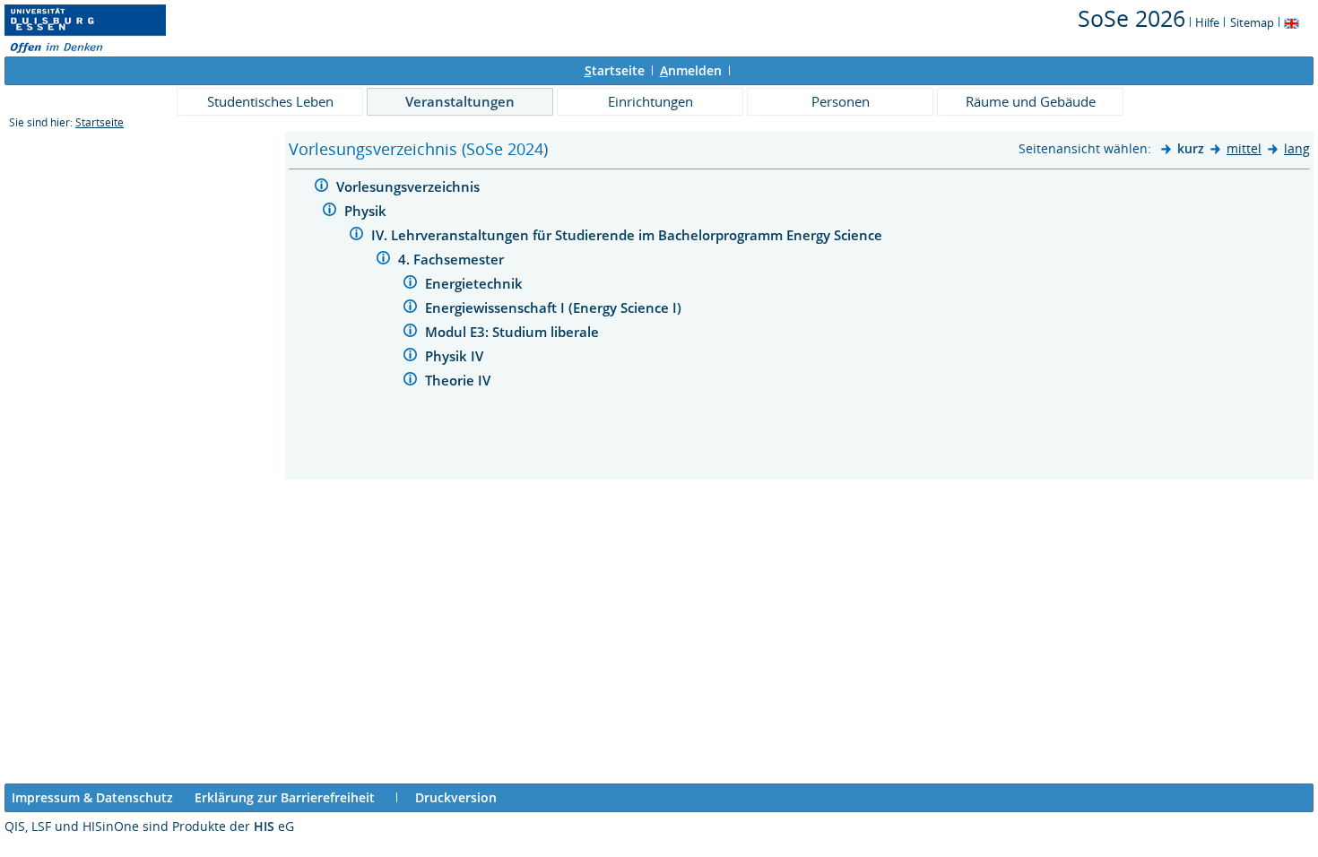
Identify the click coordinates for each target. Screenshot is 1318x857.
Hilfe (1207, 22)
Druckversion (456, 797)
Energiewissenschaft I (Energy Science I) (555, 307)
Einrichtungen (650, 101)
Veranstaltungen (460, 101)
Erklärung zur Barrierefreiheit (285, 797)
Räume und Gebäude (1031, 101)
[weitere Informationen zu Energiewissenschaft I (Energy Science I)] (410, 308)
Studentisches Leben (270, 101)
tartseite (615, 70)
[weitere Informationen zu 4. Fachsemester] (383, 260)
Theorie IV (459, 380)
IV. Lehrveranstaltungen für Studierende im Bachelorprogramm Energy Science (628, 235)
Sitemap (1252, 22)
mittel (1244, 148)
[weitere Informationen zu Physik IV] (410, 357)
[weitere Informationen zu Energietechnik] (410, 284)
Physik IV (456, 356)
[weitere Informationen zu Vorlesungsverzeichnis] (321, 187)
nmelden (691, 70)
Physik (367, 211)
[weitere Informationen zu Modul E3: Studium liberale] (410, 333)
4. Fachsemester (452, 259)
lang (1297, 148)
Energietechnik (475, 283)
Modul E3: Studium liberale (514, 332)
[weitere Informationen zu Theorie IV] (410, 381)
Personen (840, 101)
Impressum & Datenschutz (92, 797)
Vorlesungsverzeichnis (409, 186)
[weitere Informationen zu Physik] (329, 212)
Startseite (99, 122)
